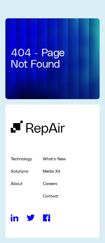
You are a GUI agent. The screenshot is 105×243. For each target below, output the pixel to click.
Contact (50, 196)
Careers (50, 184)
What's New (54, 159)
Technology (21, 159)
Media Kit (51, 171)
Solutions (20, 171)
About (17, 184)
